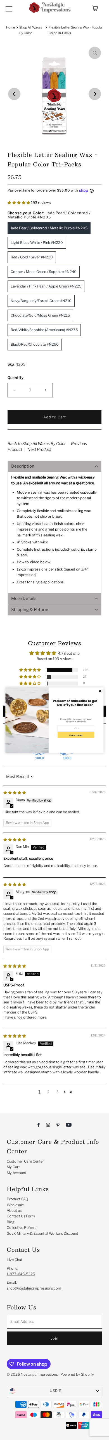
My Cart (13, 1167)
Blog (11, 1222)
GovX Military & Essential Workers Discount (42, 1233)
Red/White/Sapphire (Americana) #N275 (44, 330)
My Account (16, 1173)
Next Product (39, 449)
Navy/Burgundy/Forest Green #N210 (41, 301)
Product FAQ (17, 1199)
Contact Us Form (21, 1216)
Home (10, 27)
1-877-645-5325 (21, 1274)
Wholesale (15, 1205)
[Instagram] (48, 1124)
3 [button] (57, 1092)
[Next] (95, 94)
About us (14, 1210)
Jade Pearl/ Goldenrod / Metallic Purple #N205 (49, 228)
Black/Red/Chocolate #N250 (35, 344)
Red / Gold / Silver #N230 (32, 257)
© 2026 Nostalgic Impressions (32, 1374)
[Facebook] (38, 1124)
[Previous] (14, 94)
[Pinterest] (58, 1124)
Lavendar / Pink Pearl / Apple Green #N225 (46, 286)
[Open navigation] (8, 8)
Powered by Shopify (77, 1374)
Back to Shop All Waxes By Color (37, 443)
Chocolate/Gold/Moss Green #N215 (40, 315)
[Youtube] (69, 1124)
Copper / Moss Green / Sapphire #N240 (44, 272)
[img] (14, 793)
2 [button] (48, 1092)
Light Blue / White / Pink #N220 (37, 243)
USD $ (55, 1391)
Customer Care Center (25, 1161)
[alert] (55, 720)
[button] (19, 203)
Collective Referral (22, 1227)
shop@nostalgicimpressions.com (34, 1288)
